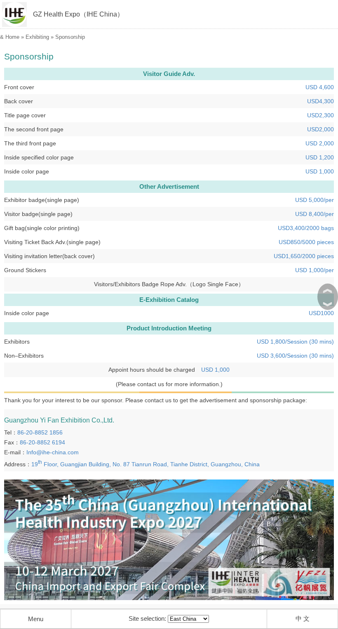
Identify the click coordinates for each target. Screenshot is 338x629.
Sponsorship (70, 37)
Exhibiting (37, 37)
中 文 (303, 618)
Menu (35, 618)
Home (12, 37)
